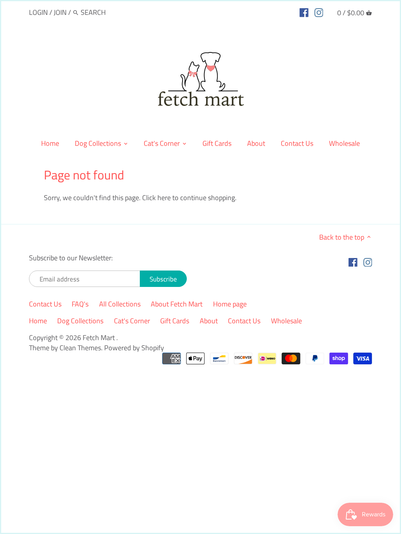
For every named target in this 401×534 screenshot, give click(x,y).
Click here (156, 197)
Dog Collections (80, 320)
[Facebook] (304, 12)
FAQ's (80, 304)
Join (60, 12)
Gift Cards (174, 320)
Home (38, 320)
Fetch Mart (99, 337)
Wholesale (286, 320)
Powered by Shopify (134, 347)
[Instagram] (318, 12)
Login (38, 12)
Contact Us (45, 304)
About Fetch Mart (176, 304)
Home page (230, 304)
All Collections (120, 304)
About (209, 320)
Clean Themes (80, 347)
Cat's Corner (132, 320)
